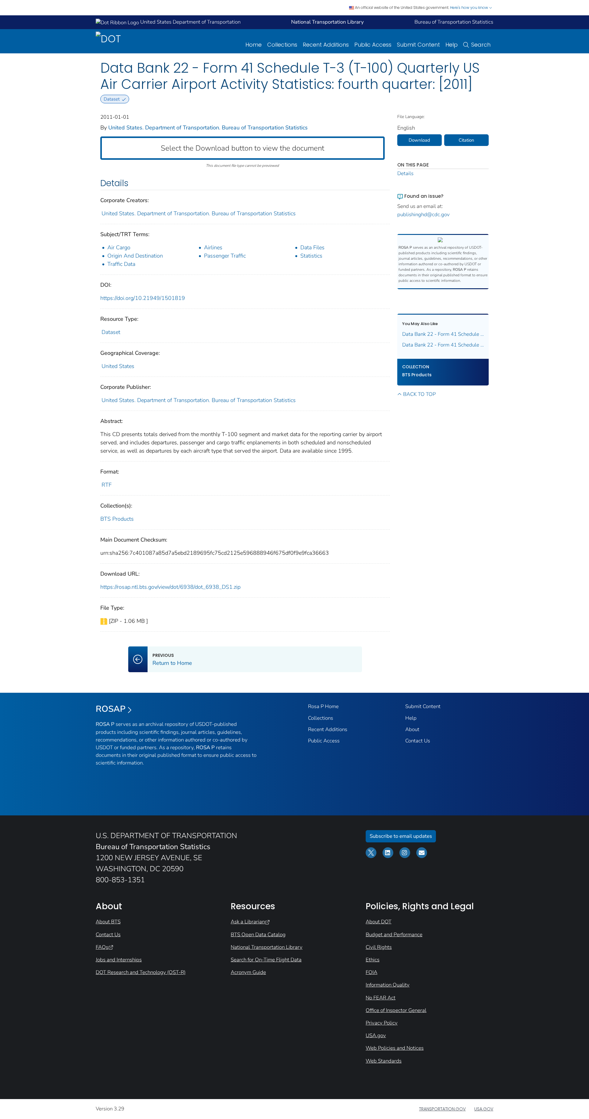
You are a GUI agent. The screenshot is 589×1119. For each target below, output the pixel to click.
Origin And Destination (135, 255)
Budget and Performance (394, 934)
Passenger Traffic (225, 255)
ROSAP (110, 709)
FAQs (102, 947)
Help (451, 44)
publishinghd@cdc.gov (423, 214)
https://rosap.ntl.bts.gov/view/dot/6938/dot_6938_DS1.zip (170, 587)
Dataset (111, 332)
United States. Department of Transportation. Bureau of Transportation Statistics (208, 127)
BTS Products (117, 519)
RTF (107, 485)
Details (405, 173)
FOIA (371, 972)
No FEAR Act (380, 997)
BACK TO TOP (419, 394)
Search (481, 44)
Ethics (372, 959)
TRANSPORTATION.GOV (442, 1109)
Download (419, 140)
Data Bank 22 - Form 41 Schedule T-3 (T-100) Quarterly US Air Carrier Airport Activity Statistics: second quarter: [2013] (443, 344)
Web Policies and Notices (395, 1048)
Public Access (372, 44)
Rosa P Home (323, 706)
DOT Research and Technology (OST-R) (141, 972)
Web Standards (384, 1060)
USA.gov (376, 1035)
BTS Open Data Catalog (258, 934)
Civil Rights (379, 947)
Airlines (213, 247)
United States (118, 366)
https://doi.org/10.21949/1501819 (142, 298)
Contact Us (417, 740)
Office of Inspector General (396, 1010)
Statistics (311, 255)
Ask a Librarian (248, 921)
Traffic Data (121, 264)
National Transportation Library (266, 947)
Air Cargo (118, 247)
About (412, 729)
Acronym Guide (248, 972)
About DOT (378, 921)
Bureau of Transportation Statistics (453, 21)
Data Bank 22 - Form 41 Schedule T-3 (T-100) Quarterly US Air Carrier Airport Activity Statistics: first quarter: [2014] (443, 334)
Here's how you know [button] (469, 7)
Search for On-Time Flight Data (266, 959)
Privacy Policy (382, 1022)
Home (253, 44)
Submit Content (418, 44)
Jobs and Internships (119, 959)
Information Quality (388, 984)
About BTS (108, 921)
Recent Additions (326, 44)
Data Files (312, 247)
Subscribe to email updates (401, 836)
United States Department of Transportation (190, 21)
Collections (282, 44)
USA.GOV (483, 1109)
